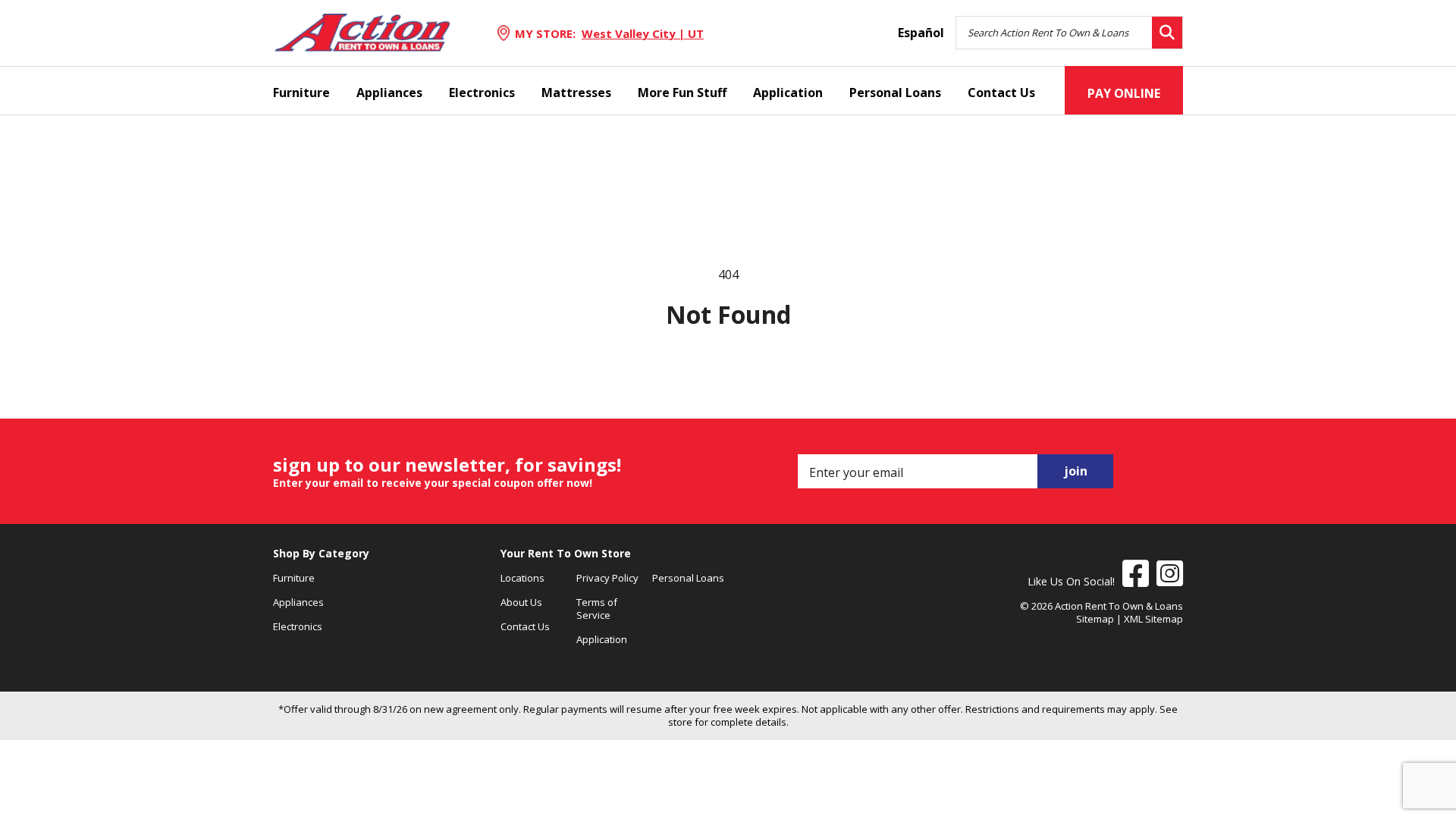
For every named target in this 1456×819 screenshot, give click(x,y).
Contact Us (1001, 92)
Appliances (389, 92)
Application (788, 92)
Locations (522, 578)
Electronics (482, 92)
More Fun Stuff (682, 92)
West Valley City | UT (643, 33)
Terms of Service (596, 608)
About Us (521, 602)
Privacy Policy (607, 578)
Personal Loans (895, 92)
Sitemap (1095, 619)
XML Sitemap (1153, 619)
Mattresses (576, 92)
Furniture (301, 92)
